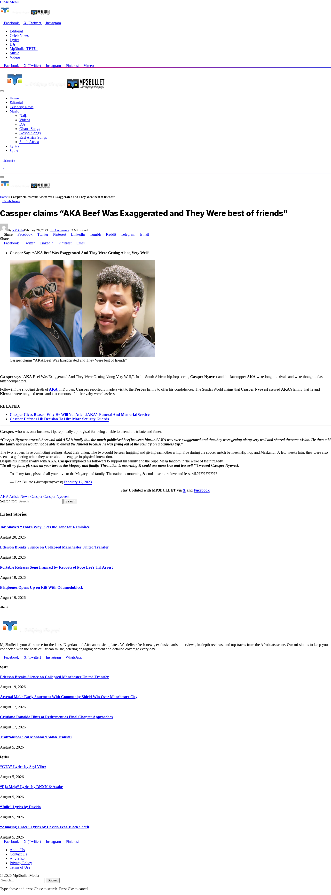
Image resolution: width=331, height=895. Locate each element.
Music (14, 53)
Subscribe (9, 160)
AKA (4, 496)
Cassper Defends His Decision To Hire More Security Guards (59, 419)
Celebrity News (21, 107)
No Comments (59, 230)
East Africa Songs (33, 137)
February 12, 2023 (78, 482)
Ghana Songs (29, 129)
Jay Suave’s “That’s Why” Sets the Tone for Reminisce (45, 527)
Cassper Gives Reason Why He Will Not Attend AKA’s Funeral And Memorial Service (80, 414)
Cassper (36, 496)
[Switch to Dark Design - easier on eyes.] (2, 167)
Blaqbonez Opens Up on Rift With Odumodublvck (41, 587)
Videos (15, 57)
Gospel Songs (30, 133)
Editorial (16, 31)
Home (14, 98)
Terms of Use (20, 867)
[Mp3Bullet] (55, 90)
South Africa (29, 142)
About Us (17, 850)
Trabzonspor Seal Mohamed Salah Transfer (36, 737)
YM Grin (18, 230)
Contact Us (18, 854)
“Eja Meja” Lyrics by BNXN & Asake (31, 787)
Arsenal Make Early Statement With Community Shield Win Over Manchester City (68, 697)
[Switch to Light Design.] (5, 167)
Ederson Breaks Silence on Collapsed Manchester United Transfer (54, 547)
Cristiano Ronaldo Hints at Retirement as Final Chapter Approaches (56, 717)
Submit (53, 880)
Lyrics (14, 40)
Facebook (201, 490)
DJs (13, 44)
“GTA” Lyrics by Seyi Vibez (23, 767)
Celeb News (19, 35)
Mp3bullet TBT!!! (24, 49)
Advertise (17, 858)
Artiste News (19, 496)
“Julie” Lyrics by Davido (20, 807)
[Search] (1, 171)
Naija (23, 115)
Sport (14, 150)
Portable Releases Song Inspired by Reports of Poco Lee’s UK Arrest (56, 567)
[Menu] (2, 91)
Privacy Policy (21, 863)
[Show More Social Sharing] (151, 234)
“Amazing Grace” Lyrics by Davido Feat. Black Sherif (44, 827)
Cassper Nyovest (56, 496)
